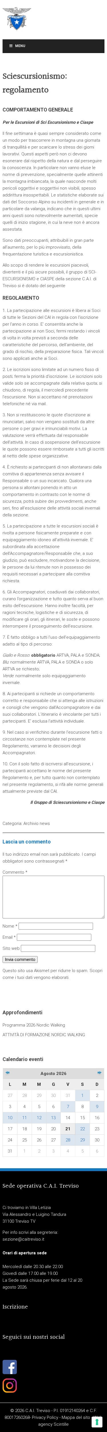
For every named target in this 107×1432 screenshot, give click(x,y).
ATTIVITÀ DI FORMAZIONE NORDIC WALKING (44, 1034)
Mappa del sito (76, 1417)
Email (9, 937)
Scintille (61, 1424)
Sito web (11, 948)
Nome (10, 926)
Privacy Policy (45, 1417)
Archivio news (36, 823)
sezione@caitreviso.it (23, 1239)
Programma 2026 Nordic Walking (34, 1025)
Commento (15, 872)
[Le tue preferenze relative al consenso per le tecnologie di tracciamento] (97, 1422)
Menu (20, 46)
